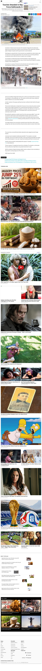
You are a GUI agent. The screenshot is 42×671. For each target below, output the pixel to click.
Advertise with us (14, 642)
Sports (2, 650)
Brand (22, 644)
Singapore (13, 655)
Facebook (28, 652)
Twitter (29, 655)
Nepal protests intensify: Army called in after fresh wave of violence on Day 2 (20, 160)
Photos (2, 655)
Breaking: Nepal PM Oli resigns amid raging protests (15, 159)
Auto (2, 654)
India (2, 642)
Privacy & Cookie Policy (15, 649)
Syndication (13, 645)
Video (2, 657)
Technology (3, 649)
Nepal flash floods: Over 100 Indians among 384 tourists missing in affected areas (17, 221)
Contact (22, 649)
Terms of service (14, 647)
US (1, 644)
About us (22, 642)
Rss (24, 657)
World (2, 645)
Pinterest (28, 657)
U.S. (11, 658)
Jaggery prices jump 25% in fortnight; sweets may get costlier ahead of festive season (18, 193)
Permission (13, 644)
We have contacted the (13, 118)
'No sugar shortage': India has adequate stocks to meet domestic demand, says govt (17, 248)
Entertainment (3, 652)
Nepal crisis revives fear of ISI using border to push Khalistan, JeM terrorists (20, 162)
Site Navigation (24, 647)
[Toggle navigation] (1, 1)
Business (2, 647)
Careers (22, 645)
